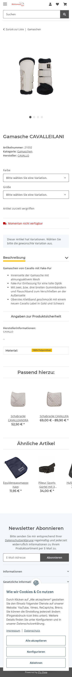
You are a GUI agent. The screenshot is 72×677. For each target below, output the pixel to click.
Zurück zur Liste (15, 29)
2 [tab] (34, 117)
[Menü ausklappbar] (5, 2)
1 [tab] (30, 117)
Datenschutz (32, 630)
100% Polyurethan (42, 350)
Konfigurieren (36, 651)
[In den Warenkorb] (6, 41)
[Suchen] (64, 14)
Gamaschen (24, 151)
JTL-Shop (42, 672)
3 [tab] (38, 117)
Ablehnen (36, 662)
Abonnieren (54, 557)
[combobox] (36, 178)
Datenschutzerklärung (19, 540)
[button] (50, 4)
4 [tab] (42, 117)
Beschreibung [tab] (14, 257)
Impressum (13, 630)
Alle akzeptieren (36, 640)
